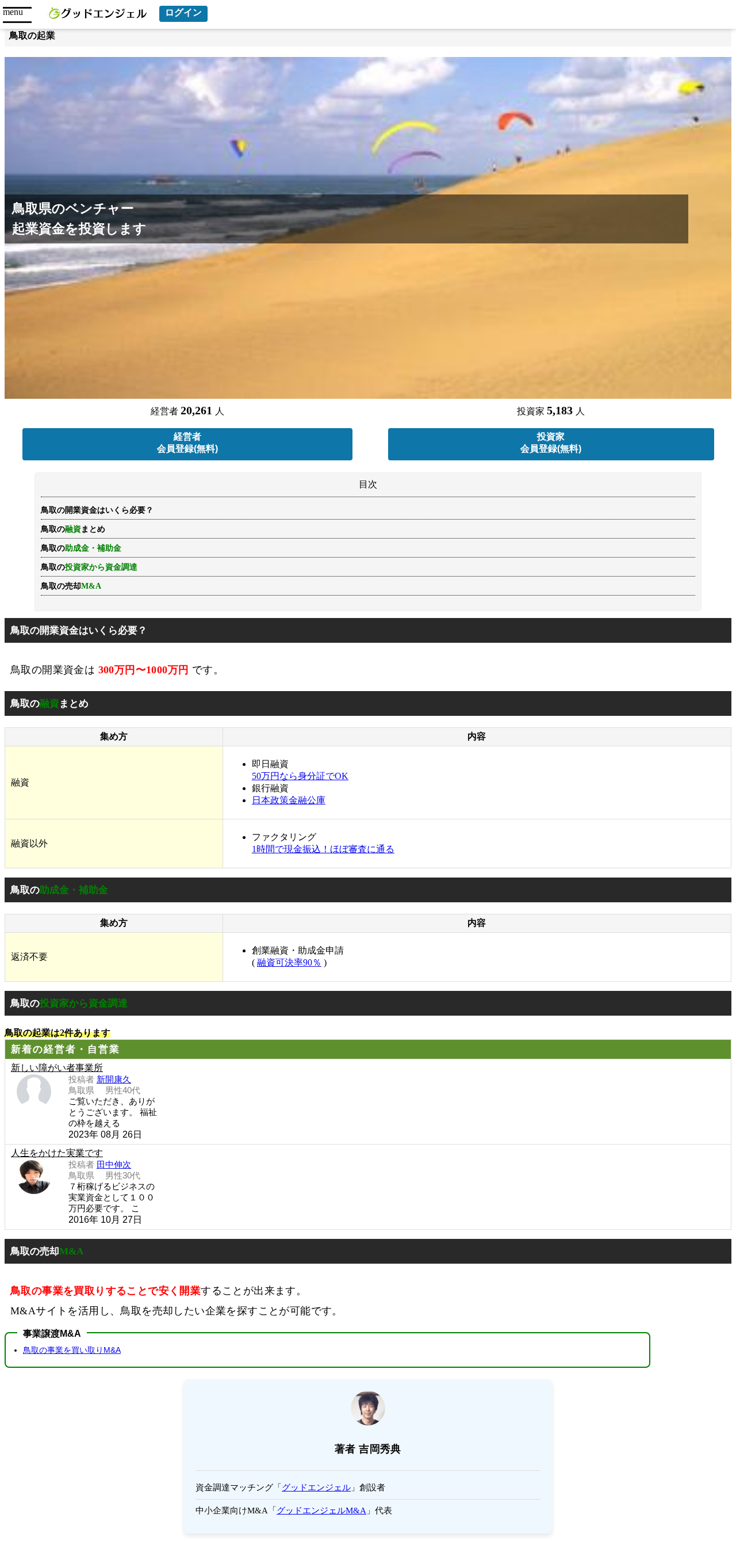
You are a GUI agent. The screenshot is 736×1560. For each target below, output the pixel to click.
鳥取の (89, 567)
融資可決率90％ (289, 962)
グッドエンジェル (316, 1487)
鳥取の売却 (71, 586)
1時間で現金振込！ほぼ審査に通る (323, 849)
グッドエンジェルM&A (321, 1510)
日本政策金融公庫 (288, 800)
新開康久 (114, 1079)
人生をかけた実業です (57, 1153)
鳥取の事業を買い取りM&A (72, 1350)
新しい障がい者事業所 (57, 1068)
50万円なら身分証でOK (300, 776)
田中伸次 (114, 1164)
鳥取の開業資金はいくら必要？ (97, 510)
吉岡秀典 (380, 1449)
